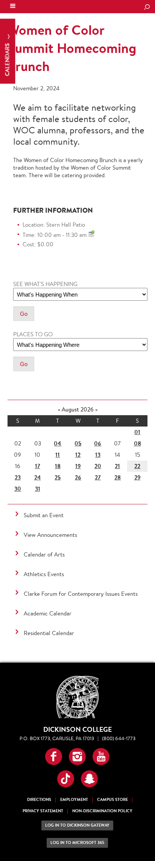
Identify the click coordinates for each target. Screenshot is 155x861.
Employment (74, 799)
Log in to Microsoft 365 (77, 843)
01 (137, 432)
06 (97, 443)
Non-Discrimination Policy (102, 811)
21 (117, 466)
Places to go (33, 334)
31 (37, 489)
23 (18, 477)
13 (97, 455)
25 (58, 477)
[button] (53, 756)
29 (137, 477)
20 (97, 466)
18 (58, 466)
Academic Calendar (47, 613)
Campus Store (112, 799)
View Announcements (50, 534)
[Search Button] (146, 7)
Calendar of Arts (44, 554)
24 (37, 477)
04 (57, 443)
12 (78, 455)
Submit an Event (44, 515)
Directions (39, 799)
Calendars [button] (7, 59)
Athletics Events (44, 574)
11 (57, 455)
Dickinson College (57, 7)
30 (17, 489)
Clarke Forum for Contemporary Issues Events (81, 593)
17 (37, 466)
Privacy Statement (43, 811)
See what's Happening (45, 284)
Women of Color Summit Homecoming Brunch (72, 48)
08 (137, 443)
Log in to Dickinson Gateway (77, 825)
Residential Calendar (49, 633)
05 (77, 443)
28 (117, 477)
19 (78, 466)
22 (137, 466)
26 (78, 477)
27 (98, 477)
